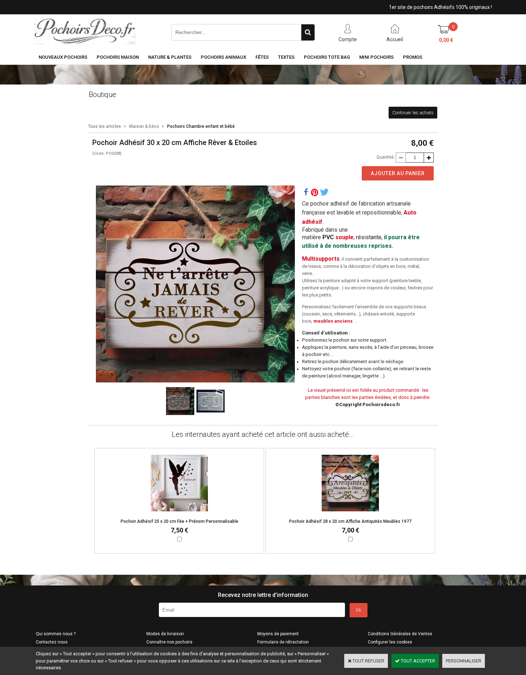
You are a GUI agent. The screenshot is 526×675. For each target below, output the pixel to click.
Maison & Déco (144, 126)
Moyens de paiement (278, 633)
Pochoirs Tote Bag (327, 57)
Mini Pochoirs (376, 57)
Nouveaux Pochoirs (63, 57)
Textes (286, 57)
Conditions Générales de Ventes (400, 633)
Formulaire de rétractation (283, 642)
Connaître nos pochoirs (169, 642)
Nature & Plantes (169, 57)
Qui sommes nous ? (56, 633)
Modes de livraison (165, 633)
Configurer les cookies (390, 642)
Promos (412, 57)
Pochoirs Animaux (223, 57)
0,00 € (446, 40)
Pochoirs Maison (118, 57)
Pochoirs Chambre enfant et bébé (201, 126)
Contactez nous (52, 642)
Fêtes (262, 57)
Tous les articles (104, 126)
